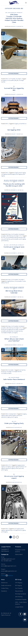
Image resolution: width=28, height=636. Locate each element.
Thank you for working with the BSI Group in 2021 (14, 185)
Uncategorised (15, 377)
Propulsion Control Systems (20, 550)
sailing (6, 415)
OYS (14, 182)
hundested (11, 237)
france (12, 281)
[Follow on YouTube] (25, 620)
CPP (4, 237)
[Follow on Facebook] (20, 614)
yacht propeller (15, 239)
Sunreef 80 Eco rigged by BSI (14, 89)
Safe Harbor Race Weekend (14, 379)
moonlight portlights (6, 332)
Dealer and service (6, 585)
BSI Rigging (18, 585)
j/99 (15, 80)
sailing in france (5, 282)
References (4, 582)
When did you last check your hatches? (14, 340)
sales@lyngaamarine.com (8, 559)
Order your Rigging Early (14, 423)
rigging (3, 415)
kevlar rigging (22, 172)
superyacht (19, 415)
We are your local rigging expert (14, 477)
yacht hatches (6, 239)
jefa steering (9, 331)
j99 (17, 80)
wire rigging (19, 174)
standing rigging (11, 174)
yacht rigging (22, 239)
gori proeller (15, 329)
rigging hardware (19, 466)
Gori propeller (10, 80)
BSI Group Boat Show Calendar (14, 292)
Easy (7, 180)
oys (2, 239)
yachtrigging (4, 531)
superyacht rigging (6, 417)
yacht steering (4, 240)
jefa (24, 237)
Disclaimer (4, 591)
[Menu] (26, 3)
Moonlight (19, 12)
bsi (2, 237)
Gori (7, 237)
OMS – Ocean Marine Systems (21, 603)
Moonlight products (20, 594)
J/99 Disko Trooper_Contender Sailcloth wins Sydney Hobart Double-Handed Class (14, 18)
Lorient (24, 281)
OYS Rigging (18, 582)
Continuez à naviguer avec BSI (14, 248)
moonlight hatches (18, 331)
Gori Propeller (12, 12)
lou (22, 26)
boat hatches (22, 370)
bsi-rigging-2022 (14, 130)
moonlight (9, 371)
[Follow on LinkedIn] (25, 614)
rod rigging (4, 174)
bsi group (3, 329)
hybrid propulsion (18, 237)
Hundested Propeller (21, 599)
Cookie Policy (4, 588)
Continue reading (14, 73)
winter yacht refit (19, 468)
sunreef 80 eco (23, 123)
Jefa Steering (13, 181)
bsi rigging (3, 80)
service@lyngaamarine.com (8, 566)
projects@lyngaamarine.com (9, 571)
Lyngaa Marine (19, 607)
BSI (6, 12)
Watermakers (19, 554)
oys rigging (14, 332)
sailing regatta (12, 415)
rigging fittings (8, 530)
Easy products (19, 591)
